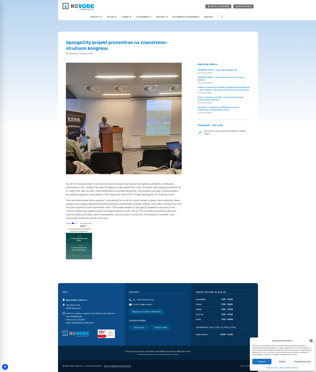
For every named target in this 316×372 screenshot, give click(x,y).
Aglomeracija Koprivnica (185, 17)
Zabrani (282, 361)
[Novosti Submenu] (101, 16)
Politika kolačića (272, 367)
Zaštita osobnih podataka (288, 367)
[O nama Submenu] (131, 16)
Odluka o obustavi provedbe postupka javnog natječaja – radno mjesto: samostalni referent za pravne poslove (224, 88)
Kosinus (249, 366)
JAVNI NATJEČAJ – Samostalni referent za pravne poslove (221, 78)
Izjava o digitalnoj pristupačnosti (117, 366)
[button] (311, 340)
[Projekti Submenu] (167, 16)
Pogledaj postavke (302, 361)
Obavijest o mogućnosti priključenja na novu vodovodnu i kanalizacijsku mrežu (218, 108)
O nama (125, 17)
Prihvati (261, 361)
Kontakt (208, 17)
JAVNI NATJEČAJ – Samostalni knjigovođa (217, 70)
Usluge (110, 17)
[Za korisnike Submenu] (151, 16)
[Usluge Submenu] (116, 16)
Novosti (95, 17)
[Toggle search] (222, 17)
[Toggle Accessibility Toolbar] (5, 367)
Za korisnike (142, 17)
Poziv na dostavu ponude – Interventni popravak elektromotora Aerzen (220, 98)
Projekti (160, 17)
